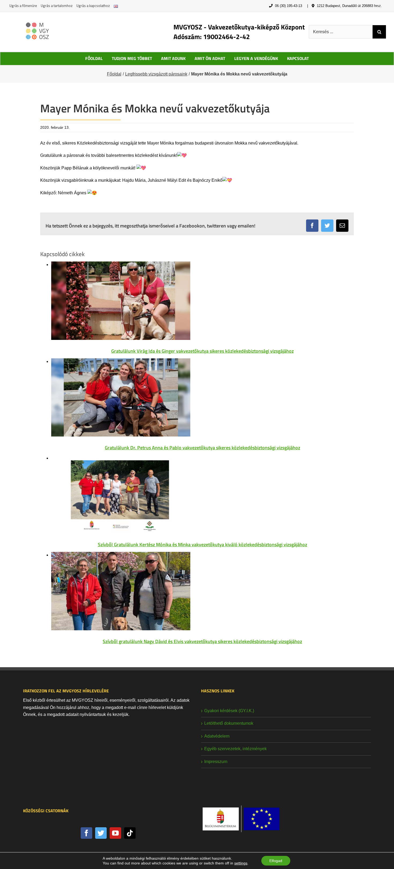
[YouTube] (115, 833)
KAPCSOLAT (298, 58)
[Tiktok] (130, 833)
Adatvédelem (216, 736)
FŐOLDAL (94, 58)
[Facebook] (86, 833)
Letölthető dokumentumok (228, 723)
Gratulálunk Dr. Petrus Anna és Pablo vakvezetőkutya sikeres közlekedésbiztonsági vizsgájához (202, 447)
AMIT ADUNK (173, 58)
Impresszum (215, 761)
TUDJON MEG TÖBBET (132, 58)
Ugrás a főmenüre (23, 5)
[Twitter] (101, 833)
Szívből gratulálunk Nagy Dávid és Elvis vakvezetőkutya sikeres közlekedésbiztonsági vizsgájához (202, 641)
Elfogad (275, 861)
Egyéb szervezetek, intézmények (235, 748)
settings (240, 863)
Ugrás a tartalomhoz (57, 5)
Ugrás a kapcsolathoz (93, 5)
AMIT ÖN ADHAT (210, 58)
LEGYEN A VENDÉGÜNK (256, 58)
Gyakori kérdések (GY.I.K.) (229, 710)
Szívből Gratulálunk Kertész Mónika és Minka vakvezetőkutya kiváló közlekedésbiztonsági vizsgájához (202, 544)
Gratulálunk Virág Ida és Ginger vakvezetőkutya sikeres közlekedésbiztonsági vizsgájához (202, 351)
